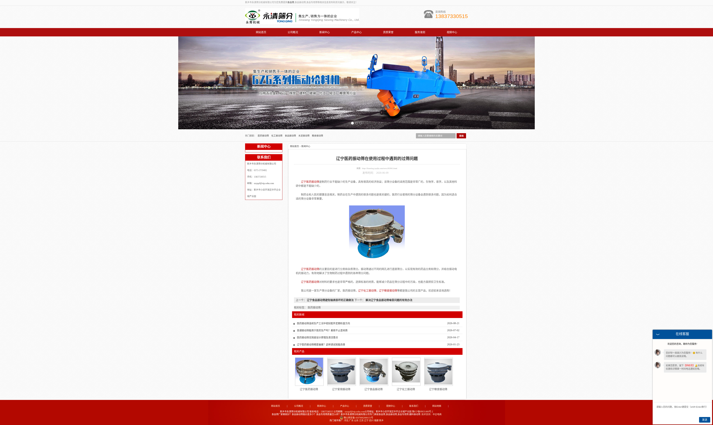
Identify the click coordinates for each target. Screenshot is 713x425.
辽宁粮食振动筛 (438, 389)
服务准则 (420, 32)
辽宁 (366, 420)
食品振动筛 (291, 135)
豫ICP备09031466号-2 (422, 411)
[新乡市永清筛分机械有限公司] (302, 22)
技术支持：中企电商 (431, 414)
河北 (346, 420)
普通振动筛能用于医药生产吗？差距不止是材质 (322, 330)
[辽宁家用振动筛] (341, 371)
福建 (376, 420)
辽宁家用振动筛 (341, 389)
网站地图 (436, 406)
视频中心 (452, 32)
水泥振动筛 (304, 135)
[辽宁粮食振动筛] (438, 371)
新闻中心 (324, 32)
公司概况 (293, 32)
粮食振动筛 (317, 135)
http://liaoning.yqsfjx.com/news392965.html (379, 168)
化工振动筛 (277, 135)
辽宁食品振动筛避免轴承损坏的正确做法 (330, 300)
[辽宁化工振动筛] (406, 371)
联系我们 (413, 406)
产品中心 (356, 32)
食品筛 (290, 2)
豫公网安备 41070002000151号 (358, 417)
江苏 (361, 420)
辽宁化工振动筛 (406, 389)
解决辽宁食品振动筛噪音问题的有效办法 (388, 300)
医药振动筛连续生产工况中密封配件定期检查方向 (323, 323)
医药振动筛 (263, 135)
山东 (356, 420)
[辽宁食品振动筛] (374, 371)
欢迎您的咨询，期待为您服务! (682, 344)
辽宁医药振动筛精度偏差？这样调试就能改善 (321, 344)
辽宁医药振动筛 (309, 389)
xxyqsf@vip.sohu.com (264, 183)
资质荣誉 (388, 32)
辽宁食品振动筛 (373, 389)
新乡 (381, 420)
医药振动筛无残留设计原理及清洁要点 (317, 337)
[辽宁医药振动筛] (309, 372)
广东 (351, 420)
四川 (371, 420)
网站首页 (261, 32)
